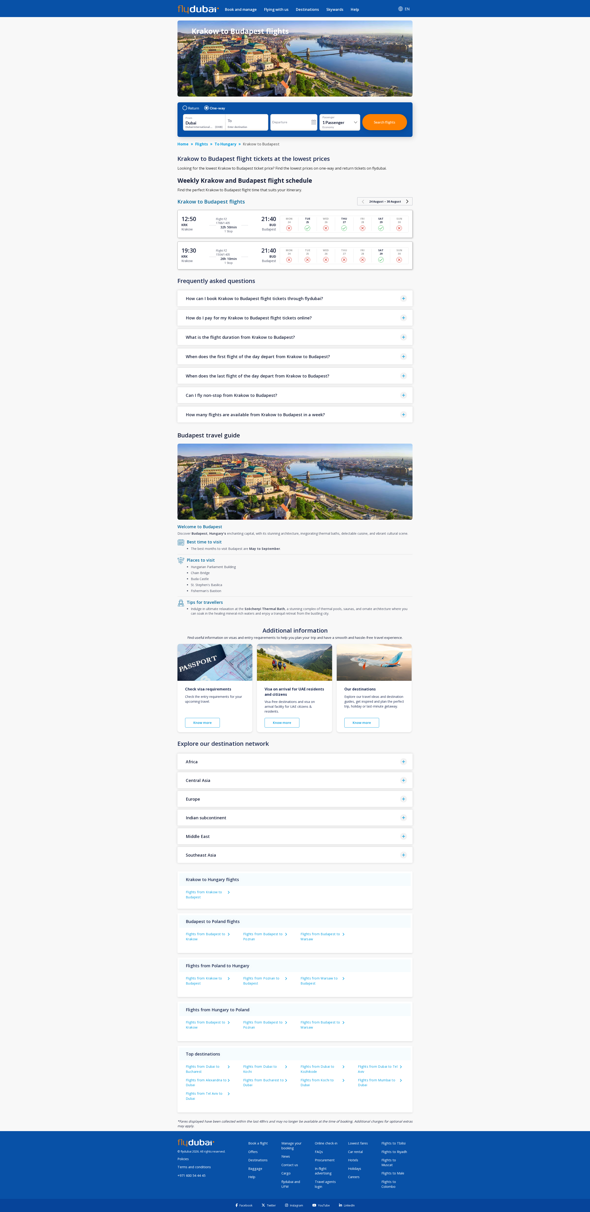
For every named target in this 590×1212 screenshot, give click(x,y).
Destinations (307, 9)
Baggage (255, 1168)
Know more (202, 722)
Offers (253, 1152)
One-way (217, 108)
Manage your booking (291, 1145)
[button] (295, 298)
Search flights (384, 122)
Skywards (334, 9)
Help (355, 9)
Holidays (354, 1168)
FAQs (319, 1152)
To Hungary (225, 144)
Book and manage (241, 9)
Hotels (353, 1160)
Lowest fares (358, 1143)
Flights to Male (392, 1173)
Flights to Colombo (388, 1184)
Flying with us (276, 9)
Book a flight (258, 1143)
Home (183, 144)
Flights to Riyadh (394, 1152)
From (189, 118)
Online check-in (326, 1143)
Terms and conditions (194, 1167)
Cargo (286, 1173)
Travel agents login (325, 1184)
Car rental (355, 1152)
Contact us (289, 1165)
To (230, 121)
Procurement (325, 1160)
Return (193, 108)
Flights (201, 144)
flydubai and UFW (290, 1184)
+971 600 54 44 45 (191, 1175)
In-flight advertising (323, 1171)
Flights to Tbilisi (393, 1143)
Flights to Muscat (388, 1162)
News (285, 1156)
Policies (183, 1159)
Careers (354, 1177)
